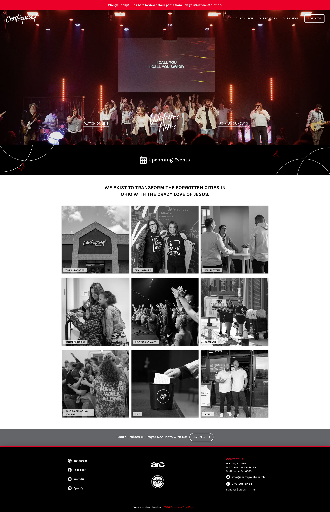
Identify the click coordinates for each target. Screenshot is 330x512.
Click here (137, 5)
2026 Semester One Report (180, 507)
